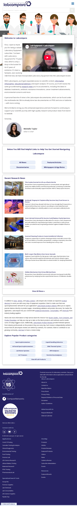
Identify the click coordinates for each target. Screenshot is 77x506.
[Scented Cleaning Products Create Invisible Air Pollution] (14, 249)
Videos (43, 454)
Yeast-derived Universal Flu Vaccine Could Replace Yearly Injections (47, 218)
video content (30, 301)
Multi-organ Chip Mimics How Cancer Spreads (40, 254)
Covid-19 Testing (7, 442)
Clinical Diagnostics (8, 448)
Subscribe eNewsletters (48, 463)
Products (44, 442)
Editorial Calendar (46, 416)
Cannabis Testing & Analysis (11, 445)
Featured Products (47, 451)
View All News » (38, 291)
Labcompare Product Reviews (43, 323)
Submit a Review (46, 460)
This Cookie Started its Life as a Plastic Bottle (40, 182)
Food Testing (6, 454)
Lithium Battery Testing (9, 463)
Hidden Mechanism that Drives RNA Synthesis (40, 272)
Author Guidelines (46, 403)
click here (21, 330)
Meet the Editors (46, 388)
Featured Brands (46, 474)
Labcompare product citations (47, 306)
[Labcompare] (17, 4)
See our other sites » (8, 423)
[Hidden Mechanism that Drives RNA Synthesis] (14, 285)
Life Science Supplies (8, 494)
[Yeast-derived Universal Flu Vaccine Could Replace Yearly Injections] (14, 231)
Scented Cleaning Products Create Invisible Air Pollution (44, 236)
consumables (54, 311)
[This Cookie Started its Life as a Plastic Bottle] (14, 195)
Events (43, 466)
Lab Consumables (7, 491)
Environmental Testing (9, 451)
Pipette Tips (6, 497)
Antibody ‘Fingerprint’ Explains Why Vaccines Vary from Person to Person (47, 201)
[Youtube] (10, 432)
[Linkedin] (5, 432)
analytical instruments (42, 311)
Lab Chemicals (6, 488)
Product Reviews (46, 448)
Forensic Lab (6, 457)
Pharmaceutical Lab (8, 472)
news (15, 301)
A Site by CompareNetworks (19, 398)
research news (27, 86)
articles (20, 301)
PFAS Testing (6, 469)
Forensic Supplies (7, 485)
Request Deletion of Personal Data (52, 397)
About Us (44, 382)
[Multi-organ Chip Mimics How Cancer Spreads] (14, 267)
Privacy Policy (45, 394)
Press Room (45, 391)
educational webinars (23, 84)
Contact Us (44, 385)
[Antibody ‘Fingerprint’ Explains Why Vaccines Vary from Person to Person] (14, 213)
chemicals (65, 311)
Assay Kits (5, 482)
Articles (43, 445)
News (43, 457)
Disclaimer (44, 400)
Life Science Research (9, 460)
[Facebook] (15, 432)
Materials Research (8, 466)
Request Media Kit (46, 413)
